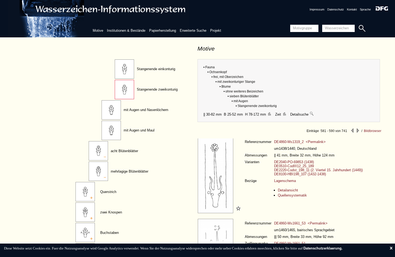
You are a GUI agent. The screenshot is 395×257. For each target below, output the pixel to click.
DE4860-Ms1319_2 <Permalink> (300, 142)
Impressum (317, 9)
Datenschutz (335, 9)
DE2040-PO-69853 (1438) (294, 162)
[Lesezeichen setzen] (237, 212)
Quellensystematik (292, 195)
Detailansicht (288, 190)
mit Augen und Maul (139, 130)
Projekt (215, 30)
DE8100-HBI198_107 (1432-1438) (300, 174)
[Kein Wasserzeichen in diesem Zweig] (311, 114)
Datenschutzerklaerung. (323, 248)
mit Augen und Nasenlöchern (146, 110)
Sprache (365, 9)
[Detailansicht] (216, 212)
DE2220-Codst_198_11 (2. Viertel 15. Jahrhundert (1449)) (318, 170)
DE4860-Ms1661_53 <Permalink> (301, 223)
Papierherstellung (162, 30)
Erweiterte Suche (193, 30)
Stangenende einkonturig (156, 69)
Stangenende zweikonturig (157, 89)
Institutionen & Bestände (126, 30)
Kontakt (352, 9)
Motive (98, 30)
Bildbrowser (372, 131)
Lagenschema (285, 181)
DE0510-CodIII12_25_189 (294, 166)
